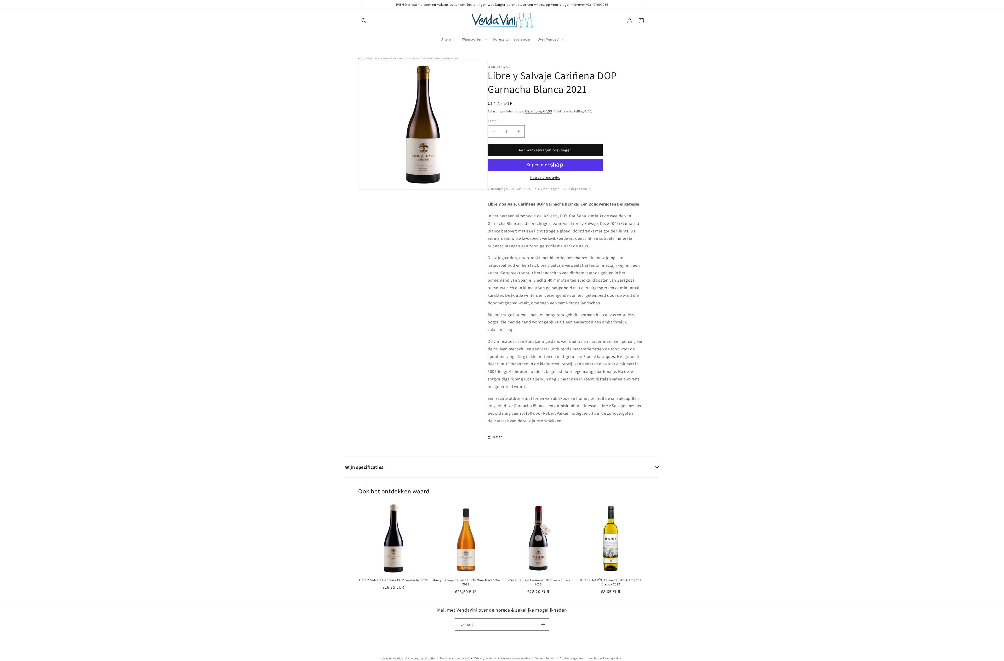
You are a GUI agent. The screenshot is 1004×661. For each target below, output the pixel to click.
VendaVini (400, 658)
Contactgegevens (572, 658)
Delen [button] (498, 437)
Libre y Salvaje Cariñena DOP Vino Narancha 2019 (465, 582)
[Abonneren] (543, 624)
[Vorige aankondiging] (360, 5)
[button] (364, 20)
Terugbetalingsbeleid (454, 658)
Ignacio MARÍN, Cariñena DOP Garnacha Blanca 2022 (611, 582)
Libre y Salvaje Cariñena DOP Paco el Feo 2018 (538, 582)
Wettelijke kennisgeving (605, 658)
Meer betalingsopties (545, 177)
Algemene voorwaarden (514, 658)
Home (361, 58)
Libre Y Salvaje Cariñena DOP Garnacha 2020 (393, 580)
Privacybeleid (483, 658)
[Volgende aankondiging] (644, 5)
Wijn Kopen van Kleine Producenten (384, 58)
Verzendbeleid (545, 658)
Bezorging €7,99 (538, 111)
